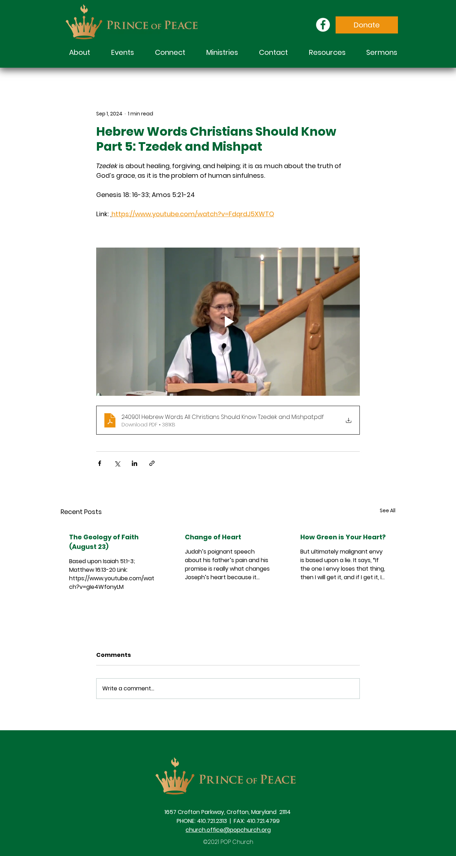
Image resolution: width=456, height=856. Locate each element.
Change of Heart (213, 537)
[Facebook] (323, 25)
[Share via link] (152, 463)
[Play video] (228, 322)
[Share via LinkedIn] (134, 463)
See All (387, 510)
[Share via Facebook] (99, 463)
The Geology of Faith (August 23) (104, 542)
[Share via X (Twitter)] (117, 463)
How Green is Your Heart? (343, 537)
